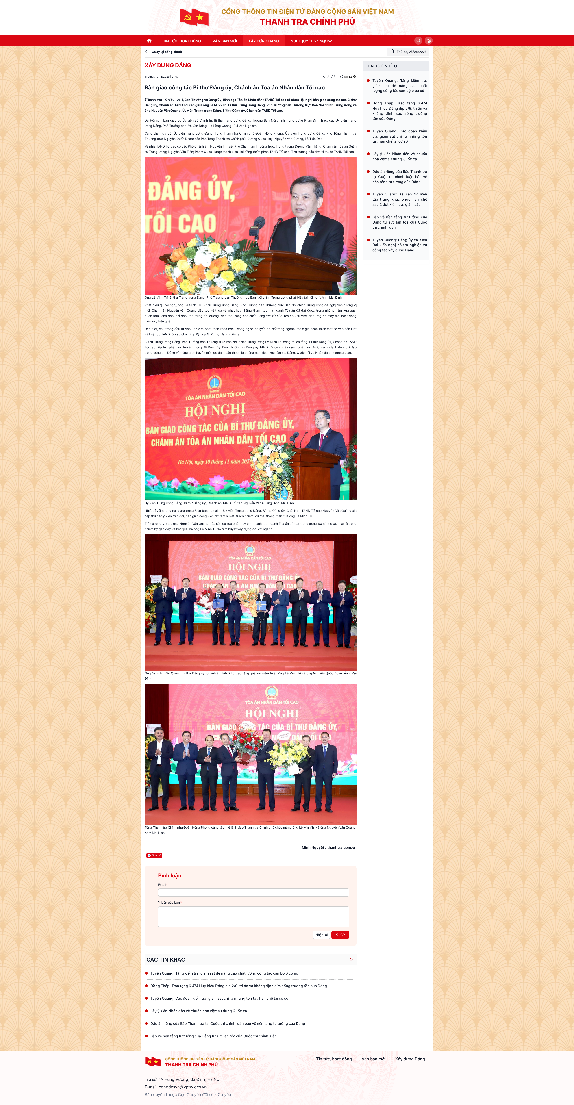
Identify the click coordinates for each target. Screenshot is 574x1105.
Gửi (342, 935)
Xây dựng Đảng (168, 65)
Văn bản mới (373, 1059)
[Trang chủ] (195, 17)
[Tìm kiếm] (418, 41)
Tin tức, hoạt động (334, 1059)
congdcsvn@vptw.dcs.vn (183, 1087)
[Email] (346, 76)
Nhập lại (322, 935)
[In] (341, 76)
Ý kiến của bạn (169, 902)
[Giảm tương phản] (355, 76)
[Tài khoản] (429, 41)
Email (162, 884)
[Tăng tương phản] (350, 76)
